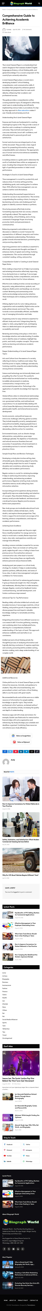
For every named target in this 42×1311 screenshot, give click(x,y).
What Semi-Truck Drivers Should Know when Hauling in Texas (26, 935)
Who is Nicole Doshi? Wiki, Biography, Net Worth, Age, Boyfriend (24, 1264)
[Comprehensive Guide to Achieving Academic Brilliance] (21, 48)
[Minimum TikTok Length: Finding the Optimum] (7, 1117)
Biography (5, 979)
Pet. (3, 1016)
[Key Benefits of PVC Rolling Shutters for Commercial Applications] (7, 915)
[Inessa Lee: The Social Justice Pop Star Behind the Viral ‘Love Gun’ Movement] (21, 1063)
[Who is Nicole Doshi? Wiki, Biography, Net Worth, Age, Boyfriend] (7, 1264)
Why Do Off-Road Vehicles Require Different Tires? (20, 875)
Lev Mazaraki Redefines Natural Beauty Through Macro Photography (26, 1096)
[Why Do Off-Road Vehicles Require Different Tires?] (21, 860)
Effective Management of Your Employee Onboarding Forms (25, 924)
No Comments (28, 29)
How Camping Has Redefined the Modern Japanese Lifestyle (26, 956)
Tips (3, 1032)
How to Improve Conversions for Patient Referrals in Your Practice (20, 805)
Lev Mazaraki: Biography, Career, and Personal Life (26, 1107)
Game (4, 995)
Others (4, 1010)
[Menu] (3, 3)
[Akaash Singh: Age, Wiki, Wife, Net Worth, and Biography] (7, 1127)
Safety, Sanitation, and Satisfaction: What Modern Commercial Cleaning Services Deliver (20, 840)
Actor (4, 973)
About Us (12, 1300)
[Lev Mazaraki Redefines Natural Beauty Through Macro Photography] (7, 1096)
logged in (16, 892)
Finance (4, 991)
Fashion (4, 988)
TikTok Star (5, 1029)
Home (4, 9)
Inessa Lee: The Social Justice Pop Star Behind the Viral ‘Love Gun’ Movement (18, 1079)
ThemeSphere (31, 1305)
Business (5, 982)
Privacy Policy (23, 1300)
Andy (9, 29)
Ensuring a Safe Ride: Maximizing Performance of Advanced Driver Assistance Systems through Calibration (26, 1276)
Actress (4, 976)
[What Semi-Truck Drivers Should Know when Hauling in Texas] (7, 936)
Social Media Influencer (9, 1019)
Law (3, 1001)
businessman (6, 985)
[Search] (39, 3)
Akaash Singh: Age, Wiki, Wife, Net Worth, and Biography (27, 1126)
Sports (4, 1023)
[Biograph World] (21, 3)
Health (4, 998)
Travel (4, 1035)
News (4, 1007)
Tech (3, 1026)
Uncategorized (7, 1038)
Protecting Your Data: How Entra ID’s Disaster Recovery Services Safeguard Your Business (27, 1285)
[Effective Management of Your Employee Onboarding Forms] (7, 925)
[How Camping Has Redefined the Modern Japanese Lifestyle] (7, 957)
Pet (3, 1013)
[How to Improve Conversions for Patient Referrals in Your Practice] (21, 789)
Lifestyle (5, 1004)
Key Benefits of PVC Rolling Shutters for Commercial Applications (27, 914)
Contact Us (34, 1300)
